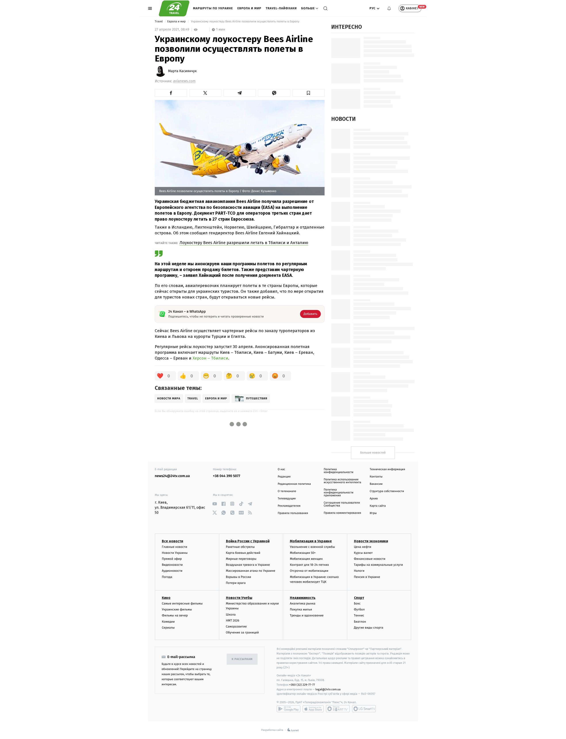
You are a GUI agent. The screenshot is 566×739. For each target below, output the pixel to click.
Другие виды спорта (368, 627)
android (288, 708)
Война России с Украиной (248, 541)
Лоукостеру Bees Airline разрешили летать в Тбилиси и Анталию (244, 242)
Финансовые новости (369, 559)
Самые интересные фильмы (182, 603)
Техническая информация (387, 469)
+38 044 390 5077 (226, 476)
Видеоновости (172, 565)
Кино (166, 598)
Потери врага (236, 583)
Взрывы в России (238, 577)
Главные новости (174, 547)
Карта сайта (378, 505)
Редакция (284, 476)
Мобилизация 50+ (303, 553)
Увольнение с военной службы (312, 547)
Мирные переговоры (241, 559)
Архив (374, 498)
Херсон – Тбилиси (210, 358)
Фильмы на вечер (175, 615)
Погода (167, 577)
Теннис (359, 615)
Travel (159, 21)
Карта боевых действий (243, 553)
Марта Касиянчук (182, 71)
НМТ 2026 (232, 620)
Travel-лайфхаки (281, 8)
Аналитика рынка (303, 603)
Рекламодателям (289, 505)
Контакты (376, 476)
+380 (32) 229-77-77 (302, 684)
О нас (281, 469)
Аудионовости (172, 571)
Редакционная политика (294, 484)
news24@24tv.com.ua (172, 476)
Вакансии (376, 484)
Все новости (172, 541)
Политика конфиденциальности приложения (338, 492)
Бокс (357, 603)
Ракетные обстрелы (240, 547)
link (214, 504)
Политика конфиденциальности (338, 471)
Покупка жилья (301, 609)
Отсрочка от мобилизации (309, 571)
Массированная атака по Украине (250, 571)
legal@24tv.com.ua (328, 689)
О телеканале (287, 491)
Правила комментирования (342, 513)
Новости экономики (371, 541)
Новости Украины (175, 553)
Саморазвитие (236, 626)
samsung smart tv (364, 708)
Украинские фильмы (177, 609)
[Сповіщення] (389, 8)
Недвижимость (303, 598)
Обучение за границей (242, 632)
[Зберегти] (309, 92)
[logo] (174, 8)
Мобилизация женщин (306, 559)
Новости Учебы (239, 598)
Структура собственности (387, 491)
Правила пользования (293, 513)
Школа (231, 614)
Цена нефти (362, 547)
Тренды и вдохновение (306, 615)
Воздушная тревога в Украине (248, 565)
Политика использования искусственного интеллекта (342, 481)
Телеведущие (287, 498)
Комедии (168, 622)
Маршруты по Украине (213, 8)
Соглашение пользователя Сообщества (342, 504)
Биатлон (360, 622)
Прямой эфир (172, 559)
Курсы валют (363, 553)
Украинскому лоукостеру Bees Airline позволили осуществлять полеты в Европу (245, 21)
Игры (373, 513)
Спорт (359, 598)
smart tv (338, 708)
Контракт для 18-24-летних (309, 565)
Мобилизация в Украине (311, 541)
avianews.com (184, 81)
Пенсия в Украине (367, 577)
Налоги (359, 571)
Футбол (359, 609)
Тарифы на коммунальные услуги (378, 565)
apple (313, 708)
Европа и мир (249, 8)
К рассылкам (242, 659)
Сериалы (168, 627)
